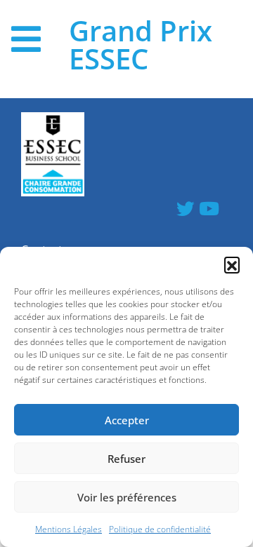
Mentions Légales (68, 529)
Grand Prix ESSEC (140, 45)
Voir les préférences (126, 497)
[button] (232, 264)
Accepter (127, 420)
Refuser (126, 459)
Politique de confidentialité (160, 529)
